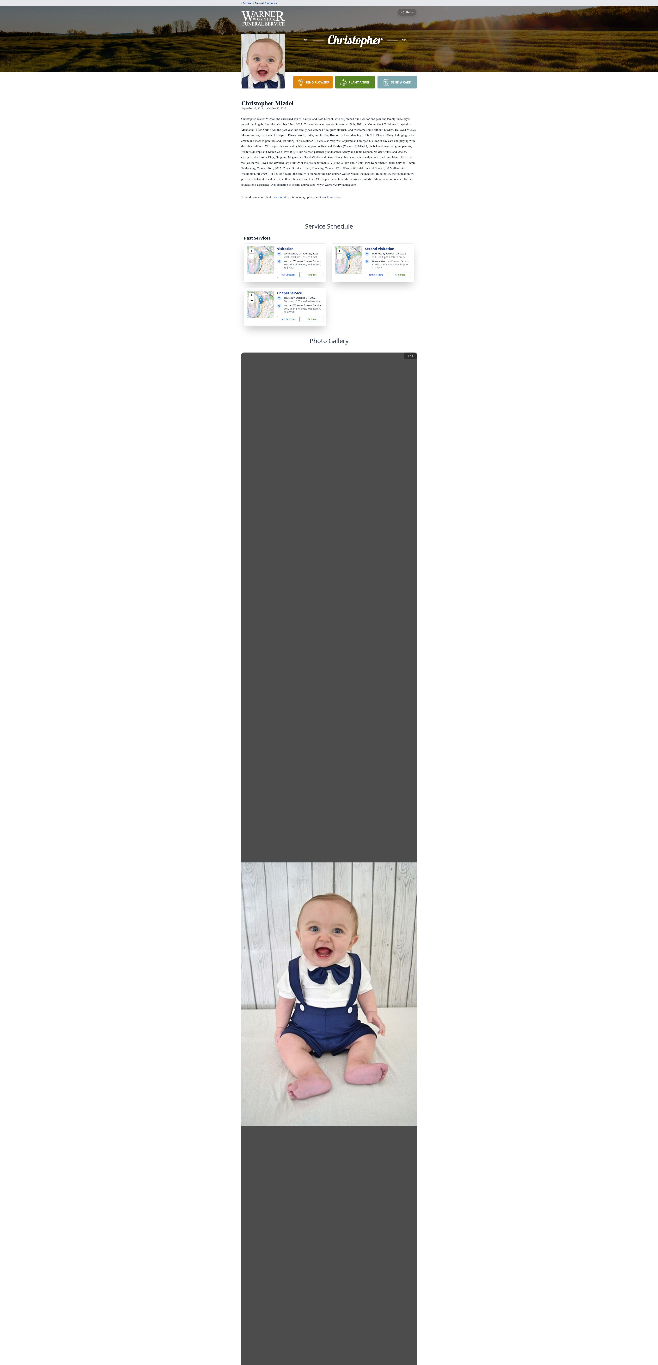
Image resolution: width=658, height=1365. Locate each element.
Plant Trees (312, 274)
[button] (261, 256)
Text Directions (288, 274)
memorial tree (282, 197)
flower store (334, 197)
